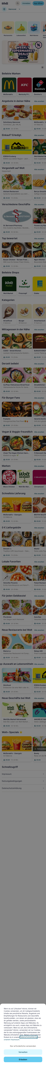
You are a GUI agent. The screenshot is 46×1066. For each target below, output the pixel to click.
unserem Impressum (11, 1040)
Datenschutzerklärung (28, 1037)
